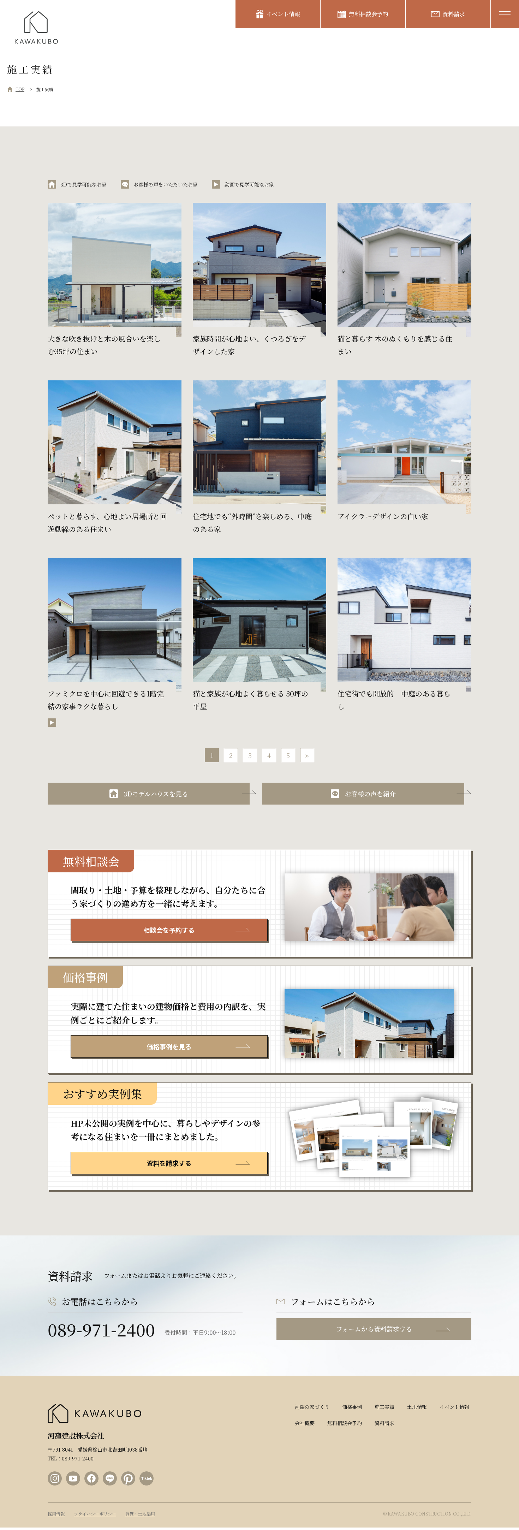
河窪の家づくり (312, 1406)
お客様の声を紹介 (370, 793)
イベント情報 (283, 14)
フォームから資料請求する (374, 1328)
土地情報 (417, 1406)
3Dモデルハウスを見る (156, 793)
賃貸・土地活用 (140, 1513)
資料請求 (453, 14)
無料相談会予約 (368, 14)
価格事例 (352, 1406)
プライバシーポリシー (95, 1513)
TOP (20, 89)
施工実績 (384, 1406)
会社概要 (305, 1423)
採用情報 (56, 1513)
